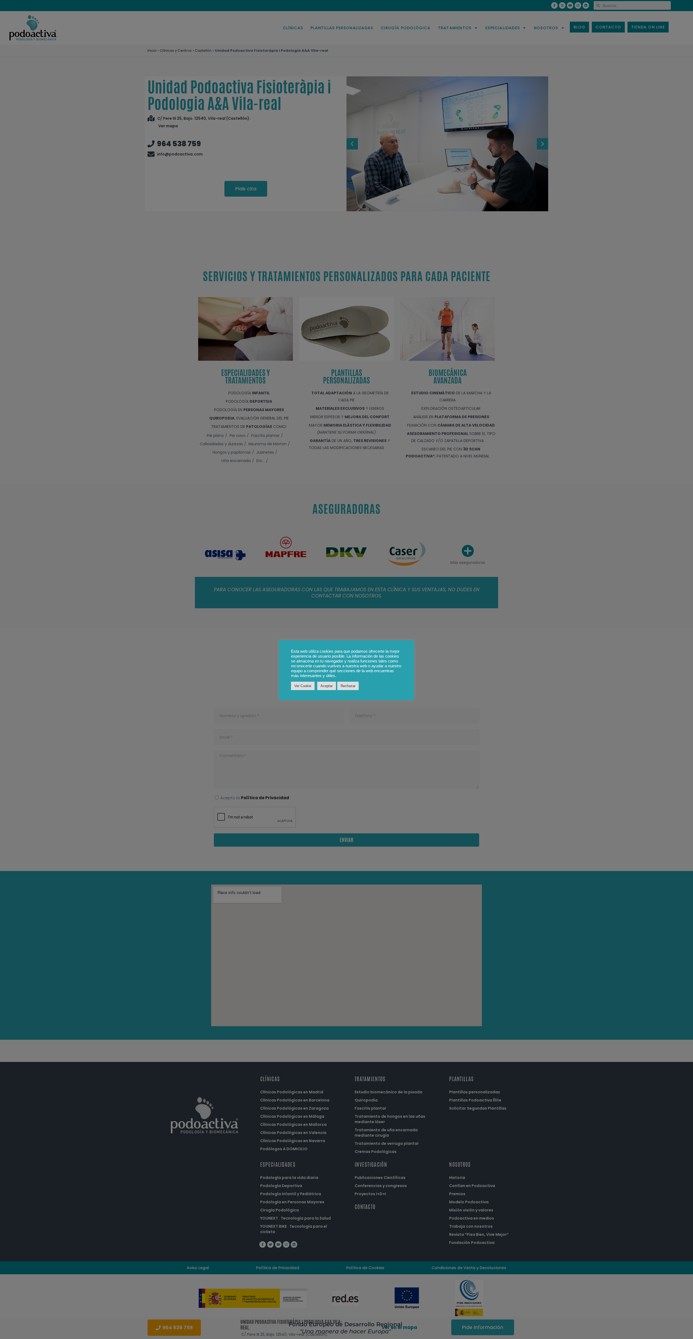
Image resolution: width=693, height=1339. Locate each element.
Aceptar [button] (327, 686)
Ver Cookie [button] (302, 686)
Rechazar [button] (348, 686)
